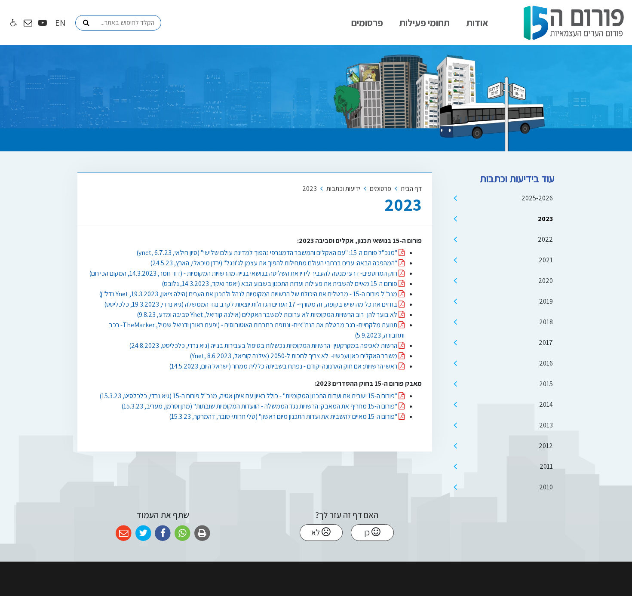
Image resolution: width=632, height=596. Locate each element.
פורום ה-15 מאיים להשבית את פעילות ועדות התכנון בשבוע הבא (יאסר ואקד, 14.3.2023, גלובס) (280, 283)
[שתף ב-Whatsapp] (182, 533)
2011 (546, 466)
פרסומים (367, 22)
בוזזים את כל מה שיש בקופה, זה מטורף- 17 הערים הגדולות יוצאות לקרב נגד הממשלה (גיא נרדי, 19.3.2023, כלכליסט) (251, 304)
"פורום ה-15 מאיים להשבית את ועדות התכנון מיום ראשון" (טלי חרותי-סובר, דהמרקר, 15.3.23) (284, 416)
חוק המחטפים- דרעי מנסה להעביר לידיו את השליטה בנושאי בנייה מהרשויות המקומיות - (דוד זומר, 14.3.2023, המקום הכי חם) (244, 273)
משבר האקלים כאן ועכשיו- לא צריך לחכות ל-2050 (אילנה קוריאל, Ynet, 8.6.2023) (294, 355)
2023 (545, 218)
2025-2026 (537, 198)
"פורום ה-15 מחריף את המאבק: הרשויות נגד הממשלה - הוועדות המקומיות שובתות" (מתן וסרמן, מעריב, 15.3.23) (260, 406)
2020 (545, 280)
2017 (546, 342)
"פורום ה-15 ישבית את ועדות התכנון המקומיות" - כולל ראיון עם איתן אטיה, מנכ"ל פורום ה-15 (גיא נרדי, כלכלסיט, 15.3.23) (249, 395)
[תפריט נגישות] (12, 23)
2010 (546, 487)
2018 (546, 321)
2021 (546, 259)
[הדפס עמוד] (202, 533)
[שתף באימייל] (123, 533)
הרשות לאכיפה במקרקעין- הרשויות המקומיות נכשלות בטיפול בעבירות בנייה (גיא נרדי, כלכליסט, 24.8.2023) (264, 345)
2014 (546, 404)
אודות (477, 22)
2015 (546, 383)
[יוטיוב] (42, 23)
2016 (546, 363)
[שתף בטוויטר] (143, 533)
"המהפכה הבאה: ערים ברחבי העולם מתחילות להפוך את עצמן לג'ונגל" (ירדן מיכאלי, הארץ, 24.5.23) (274, 262)
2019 (546, 301)
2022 (545, 239)
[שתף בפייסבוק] (162, 533)
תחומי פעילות (424, 22)
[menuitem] (477, 22)
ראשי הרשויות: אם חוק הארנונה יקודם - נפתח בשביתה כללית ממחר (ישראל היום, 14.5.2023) (284, 366)
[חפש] (86, 23)
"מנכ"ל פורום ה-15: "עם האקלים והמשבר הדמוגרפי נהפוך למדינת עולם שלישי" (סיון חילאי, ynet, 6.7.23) (267, 252)
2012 (546, 445)
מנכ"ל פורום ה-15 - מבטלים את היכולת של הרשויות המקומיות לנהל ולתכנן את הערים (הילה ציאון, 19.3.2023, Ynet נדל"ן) (249, 293)
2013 (546, 425)
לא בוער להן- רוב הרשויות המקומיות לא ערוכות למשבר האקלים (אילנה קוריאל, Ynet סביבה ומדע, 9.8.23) (268, 314)
